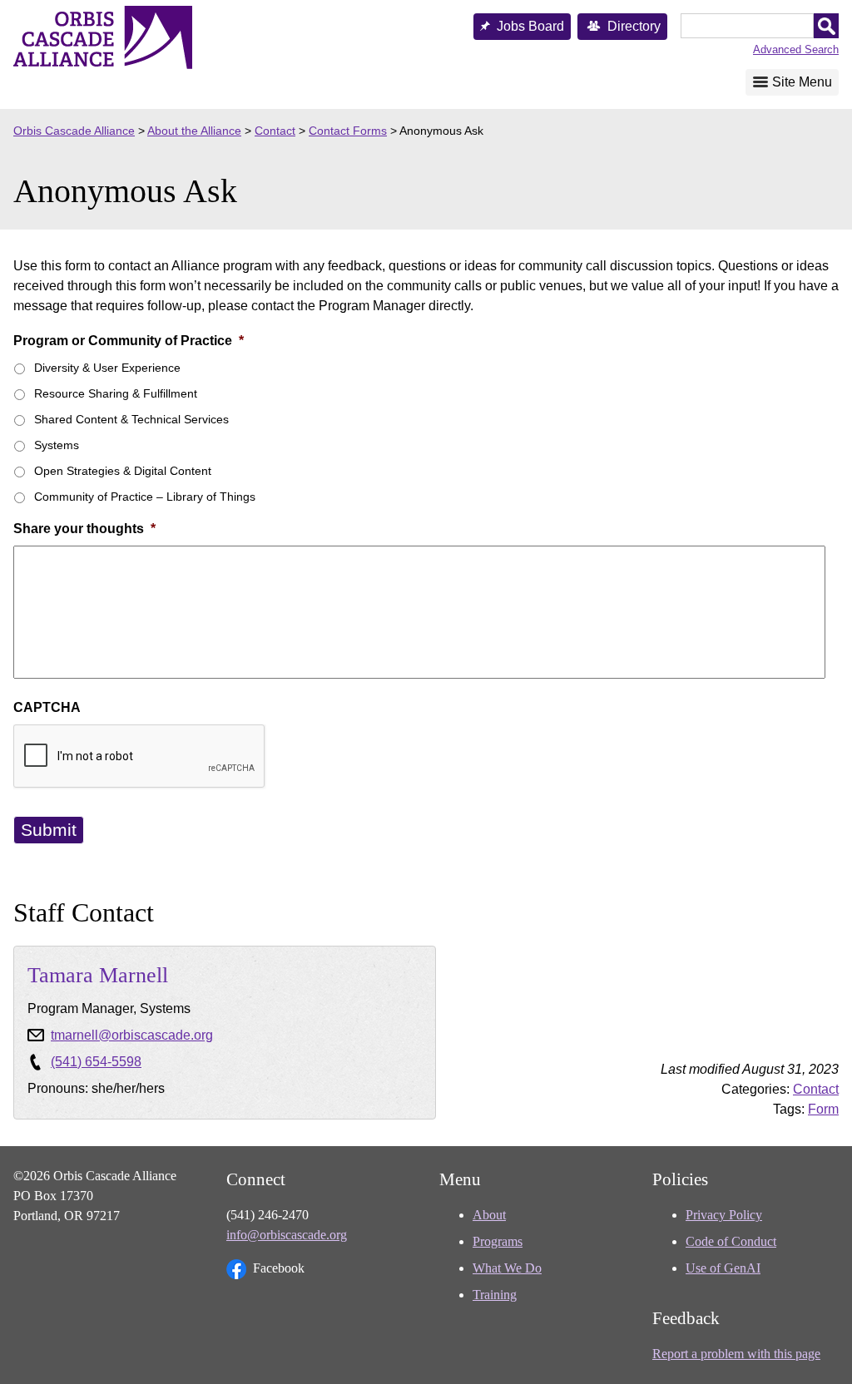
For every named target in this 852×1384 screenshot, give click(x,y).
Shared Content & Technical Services (131, 419)
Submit (49, 829)
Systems (56, 445)
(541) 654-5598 (96, 1062)
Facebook (279, 1268)
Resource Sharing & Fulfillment (115, 393)
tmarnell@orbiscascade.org (132, 1035)
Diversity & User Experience (107, 367)
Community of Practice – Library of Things (144, 496)
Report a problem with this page (736, 1354)
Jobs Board (530, 26)
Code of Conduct (731, 1241)
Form (823, 1109)
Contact (816, 1089)
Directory (634, 26)
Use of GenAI (723, 1268)
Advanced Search (796, 49)
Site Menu (802, 82)
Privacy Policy (724, 1215)
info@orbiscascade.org (286, 1235)
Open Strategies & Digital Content (122, 470)
